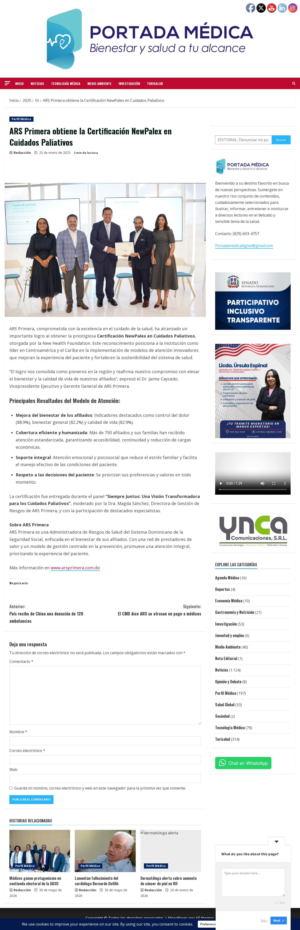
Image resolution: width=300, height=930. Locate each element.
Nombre (18, 731)
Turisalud (155, 83)
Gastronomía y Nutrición (234, 612)
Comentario (21, 661)
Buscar (281, 140)
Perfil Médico (21, 119)
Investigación (129, 83)
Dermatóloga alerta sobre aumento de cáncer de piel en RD (168, 880)
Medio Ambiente (99, 83)
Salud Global (224, 704)
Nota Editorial (226, 658)
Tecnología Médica (65, 83)
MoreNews (178, 918)
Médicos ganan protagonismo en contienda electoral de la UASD (35, 880)
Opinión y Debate (228, 681)
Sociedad (222, 716)
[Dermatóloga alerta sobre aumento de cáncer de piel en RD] (170, 851)
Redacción (22, 152)
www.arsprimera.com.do (75, 567)
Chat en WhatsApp (248, 762)
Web (13, 769)
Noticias (37, 83)
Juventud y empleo (229, 635)
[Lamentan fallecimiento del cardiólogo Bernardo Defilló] (105, 851)
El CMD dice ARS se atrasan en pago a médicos (159, 610)
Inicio (19, 83)
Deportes (222, 589)
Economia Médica (228, 601)
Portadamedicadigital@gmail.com (244, 245)
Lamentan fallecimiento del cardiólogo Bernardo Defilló (96, 880)
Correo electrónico (27, 750)
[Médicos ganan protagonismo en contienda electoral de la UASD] (39, 851)
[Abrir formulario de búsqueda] (293, 83)
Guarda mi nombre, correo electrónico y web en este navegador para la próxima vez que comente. (100, 788)
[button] (7, 83)
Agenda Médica (227, 578)
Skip (264, 920)
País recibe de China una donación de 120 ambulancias (46, 613)
